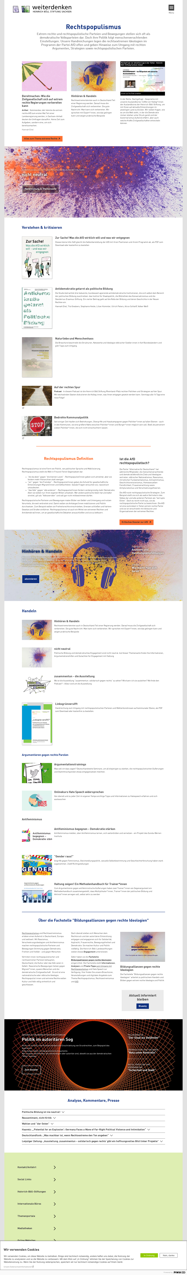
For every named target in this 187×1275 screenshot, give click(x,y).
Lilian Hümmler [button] (103, 306)
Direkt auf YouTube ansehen (131, 94)
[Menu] (171, 8)
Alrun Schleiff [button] (131, 306)
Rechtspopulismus (30, 933)
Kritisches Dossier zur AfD (135, 522)
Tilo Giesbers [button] (74, 306)
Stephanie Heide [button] (88, 306)
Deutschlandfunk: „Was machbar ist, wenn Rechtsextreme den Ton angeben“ (65, 1135)
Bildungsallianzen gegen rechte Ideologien (91, 960)
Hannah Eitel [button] (61, 306)
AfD (76, 982)
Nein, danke (168, 1255)
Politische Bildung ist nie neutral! (41, 1112)
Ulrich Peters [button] (117, 306)
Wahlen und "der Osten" (35, 1124)
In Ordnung (149, 1255)
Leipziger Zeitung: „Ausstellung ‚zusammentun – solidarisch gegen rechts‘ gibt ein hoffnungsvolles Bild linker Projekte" (90, 1141)
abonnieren (31, 579)
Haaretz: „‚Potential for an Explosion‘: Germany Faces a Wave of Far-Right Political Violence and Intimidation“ (84, 1129)
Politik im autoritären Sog (47, 1039)
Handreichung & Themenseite (40, 189)
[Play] (143, 78)
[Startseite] (42, 9)
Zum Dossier (31, 1070)
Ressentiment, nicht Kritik (37, 1118)
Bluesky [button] (143, 1006)
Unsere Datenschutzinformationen (18, 1267)
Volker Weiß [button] (143, 306)
